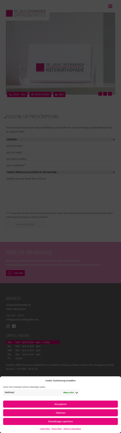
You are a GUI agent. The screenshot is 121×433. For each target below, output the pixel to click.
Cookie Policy (45, 429)
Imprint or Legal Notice (72, 429)
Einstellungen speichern (60, 421)
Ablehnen (60, 412)
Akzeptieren (60, 404)
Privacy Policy (57, 429)
